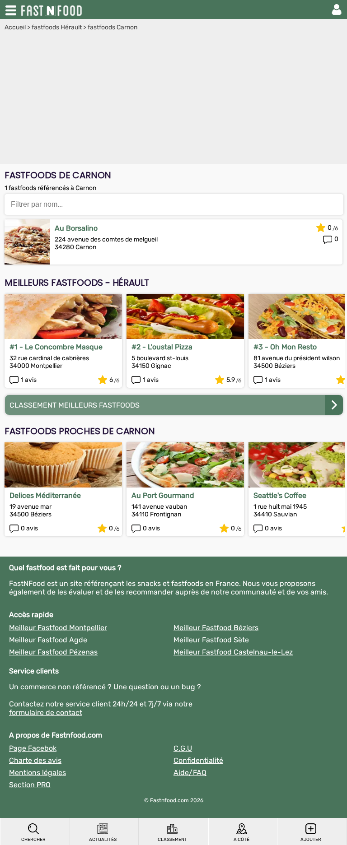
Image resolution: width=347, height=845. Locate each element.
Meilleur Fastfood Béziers (216, 627)
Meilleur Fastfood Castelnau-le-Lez (233, 652)
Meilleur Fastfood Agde (48, 640)
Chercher (33, 839)
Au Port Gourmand (162, 495)
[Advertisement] (173, 99)
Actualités (103, 839)
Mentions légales (37, 772)
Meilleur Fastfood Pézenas (53, 652)
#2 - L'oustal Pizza (161, 347)
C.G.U (183, 748)
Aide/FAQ (190, 772)
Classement (172, 839)
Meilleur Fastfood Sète (211, 640)
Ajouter (310, 839)
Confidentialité (198, 760)
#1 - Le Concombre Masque (56, 347)
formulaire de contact (45, 712)
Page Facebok (32, 748)
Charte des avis (35, 760)
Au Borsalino (76, 228)
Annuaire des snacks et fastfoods (52, 9)
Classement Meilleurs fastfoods (74, 405)
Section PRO (30, 784)
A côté (241, 839)
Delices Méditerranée (45, 495)
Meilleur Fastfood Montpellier (58, 627)
